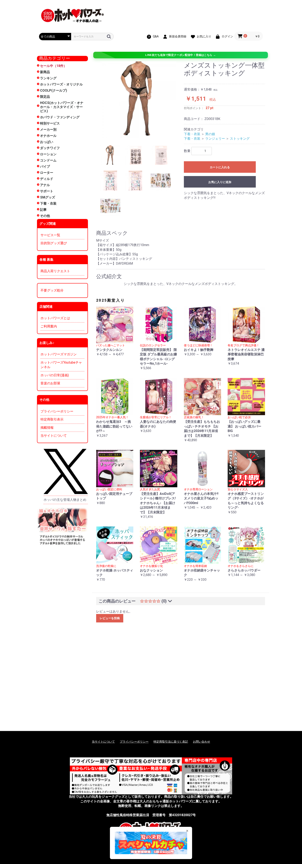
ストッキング (240, 139)
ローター (46, 173)
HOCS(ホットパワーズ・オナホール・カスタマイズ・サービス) (61, 107)
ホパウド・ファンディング (60, 117)
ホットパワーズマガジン (58, 354)
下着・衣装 (48, 203)
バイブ (45, 166)
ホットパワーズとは (55, 318)
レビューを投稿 (110, 618)
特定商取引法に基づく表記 (170, 741)
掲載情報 (47, 428)
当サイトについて (53, 436)
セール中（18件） (53, 66)
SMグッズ (47, 197)
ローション (48, 154)
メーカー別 (48, 129)
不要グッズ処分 (51, 290)
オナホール (48, 136)
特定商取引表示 (51, 419)
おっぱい (46, 142)
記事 (43, 210)
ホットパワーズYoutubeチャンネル (61, 365)
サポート (46, 191)
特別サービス (50, 123)
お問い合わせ (201, 741)
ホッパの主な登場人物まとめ (65, 500)
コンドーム (48, 160)
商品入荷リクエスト (55, 271)
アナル (45, 185)
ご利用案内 (48, 326)
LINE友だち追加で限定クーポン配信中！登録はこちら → (180, 54)
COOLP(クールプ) (53, 90)
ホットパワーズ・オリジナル (61, 84)
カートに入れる (220, 167)
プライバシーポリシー (56, 411)
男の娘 (210, 134)
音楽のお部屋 (50, 383)
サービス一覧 (50, 235)
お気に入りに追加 (219, 182)
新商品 (45, 72)
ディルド (46, 179)
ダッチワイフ (50, 148)
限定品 (45, 97)
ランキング (48, 78)
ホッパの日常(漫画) (54, 375)
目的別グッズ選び (53, 243)
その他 (45, 216)
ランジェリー (215, 139)
